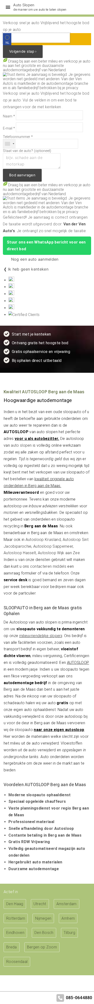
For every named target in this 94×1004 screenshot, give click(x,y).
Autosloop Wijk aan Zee (59, 553)
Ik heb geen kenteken (28, 269)
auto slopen (21, 445)
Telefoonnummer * (18, 137)
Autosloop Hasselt (20, 553)
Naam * (9, 116)
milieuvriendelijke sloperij (40, 635)
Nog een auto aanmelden (34, 259)
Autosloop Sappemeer (53, 546)
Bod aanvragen (22, 175)
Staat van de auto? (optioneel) (27, 151)
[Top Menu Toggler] (6, 7)
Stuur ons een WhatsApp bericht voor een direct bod (46, 245)
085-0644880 (79, 997)
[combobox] (9, 143)
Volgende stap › (22, 51)
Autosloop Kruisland (43, 539)
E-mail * (9, 128)
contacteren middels (48, 566)
